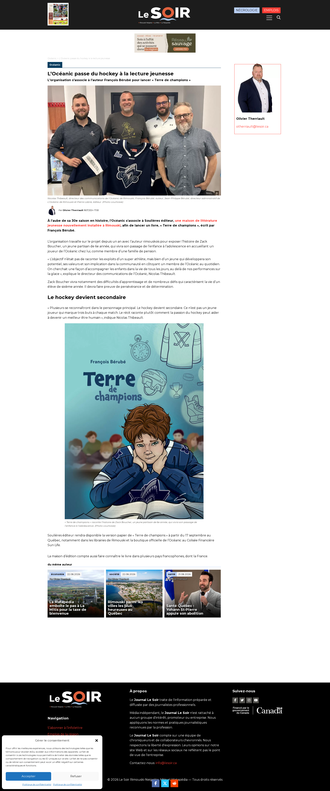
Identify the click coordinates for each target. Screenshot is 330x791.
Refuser (76, 776)
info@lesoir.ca (166, 763)
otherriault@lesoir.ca (252, 126)
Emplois (271, 10)
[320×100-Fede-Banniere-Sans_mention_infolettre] (165, 43)
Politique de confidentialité (36, 784)
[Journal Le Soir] (165, 14)
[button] (97, 740)
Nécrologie (247, 10)
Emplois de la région (63, 734)
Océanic (52, 58)
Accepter (28, 776)
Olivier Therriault (73, 210)
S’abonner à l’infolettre (65, 728)
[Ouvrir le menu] (269, 18)
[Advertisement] (134, 646)
